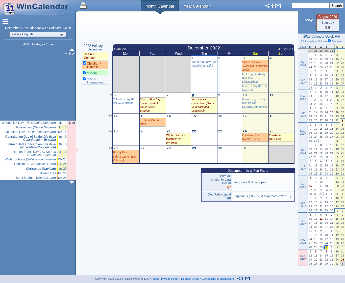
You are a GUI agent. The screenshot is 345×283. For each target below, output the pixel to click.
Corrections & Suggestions (218, 278)
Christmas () (41, 169)
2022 (24, 28)
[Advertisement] (203, 28)
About (155, 278)
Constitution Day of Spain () (30, 138)
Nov (72, 53)
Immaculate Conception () (32, 146)
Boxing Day (120, 152)
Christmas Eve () (35, 164)
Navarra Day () (35, 127)
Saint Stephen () (36, 178)
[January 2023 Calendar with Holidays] (72, 182)
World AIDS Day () (29, 123)
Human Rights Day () (254, 103)
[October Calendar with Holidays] (72, 49)
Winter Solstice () (175, 139)
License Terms (190, 278)
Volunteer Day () (30, 132)
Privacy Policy (170, 278)
